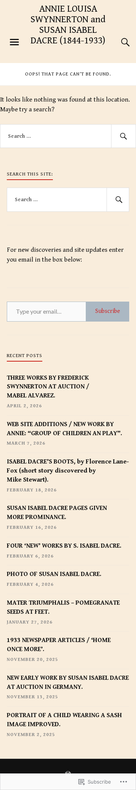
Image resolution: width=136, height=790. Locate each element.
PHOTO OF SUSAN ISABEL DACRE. (54, 574)
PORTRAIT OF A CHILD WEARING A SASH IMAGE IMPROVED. (64, 719)
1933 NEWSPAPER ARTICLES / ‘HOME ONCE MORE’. (59, 644)
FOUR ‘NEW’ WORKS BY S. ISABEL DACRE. (64, 546)
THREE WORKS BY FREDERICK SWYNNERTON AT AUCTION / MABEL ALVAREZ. (48, 387)
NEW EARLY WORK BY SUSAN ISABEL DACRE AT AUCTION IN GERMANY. (68, 682)
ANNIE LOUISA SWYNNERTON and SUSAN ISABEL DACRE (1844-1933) (68, 24)
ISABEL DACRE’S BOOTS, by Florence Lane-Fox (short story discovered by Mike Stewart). (68, 471)
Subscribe (107, 311)
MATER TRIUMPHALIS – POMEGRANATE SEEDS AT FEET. (63, 607)
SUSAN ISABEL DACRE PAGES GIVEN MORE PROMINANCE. (57, 512)
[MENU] (14, 42)
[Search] (117, 42)
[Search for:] (68, 136)
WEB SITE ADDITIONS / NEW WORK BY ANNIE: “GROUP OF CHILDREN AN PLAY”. (64, 428)
